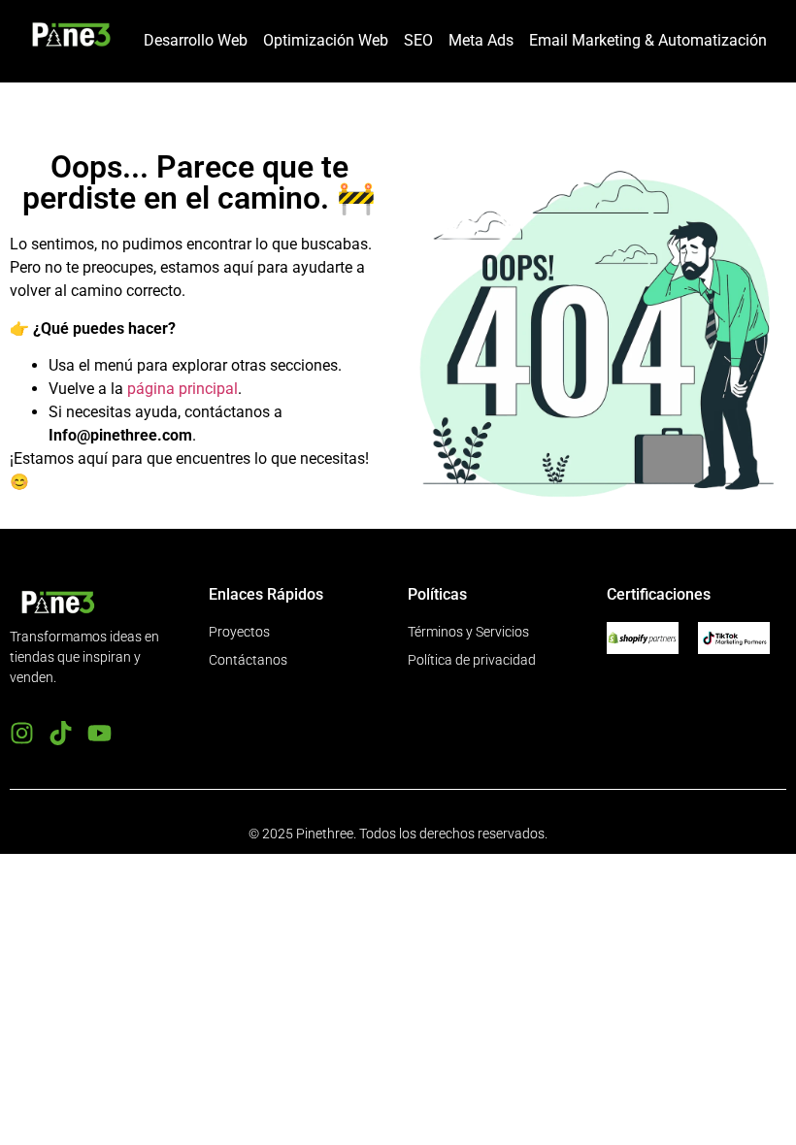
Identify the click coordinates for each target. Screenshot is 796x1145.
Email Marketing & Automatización (648, 40)
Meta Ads (481, 40)
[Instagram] (22, 733)
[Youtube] (99, 733)
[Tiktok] (61, 733)
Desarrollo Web (196, 40)
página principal (182, 388)
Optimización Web (325, 40)
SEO (418, 40)
